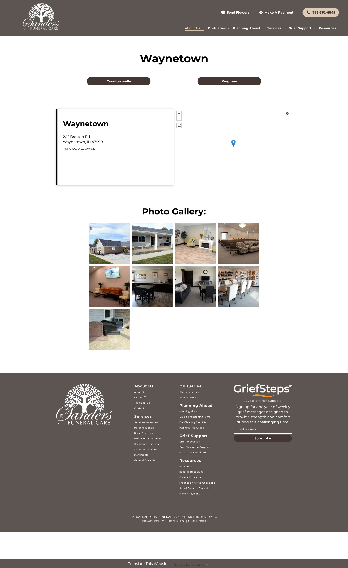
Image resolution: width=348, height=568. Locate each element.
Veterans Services (145, 449)
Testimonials (142, 402)
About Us (140, 392)
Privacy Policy (153, 521)
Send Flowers (187, 397)
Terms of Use (175, 521)
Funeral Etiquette (190, 477)
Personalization (144, 427)
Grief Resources (189, 441)
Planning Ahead (188, 411)
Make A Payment (189, 493)
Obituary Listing (189, 392)
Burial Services (143, 433)
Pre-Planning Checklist (193, 422)
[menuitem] (194, 28)
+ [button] (179, 113)
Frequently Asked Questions (197, 482)
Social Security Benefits (194, 488)
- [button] (179, 118)
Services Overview (146, 422)
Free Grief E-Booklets (193, 452)
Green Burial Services (147, 438)
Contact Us (141, 408)
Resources (186, 466)
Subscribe (262, 438)
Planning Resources (191, 427)
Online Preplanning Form (194, 416)
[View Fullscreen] (179, 125)
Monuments (141, 454)
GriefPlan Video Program (194, 447)
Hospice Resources (191, 471)
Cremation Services (146, 444)
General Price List (145, 460)
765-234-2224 (82, 149)
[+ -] (233, 147)
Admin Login (197, 521)
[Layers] (287, 113)
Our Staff (140, 397)
